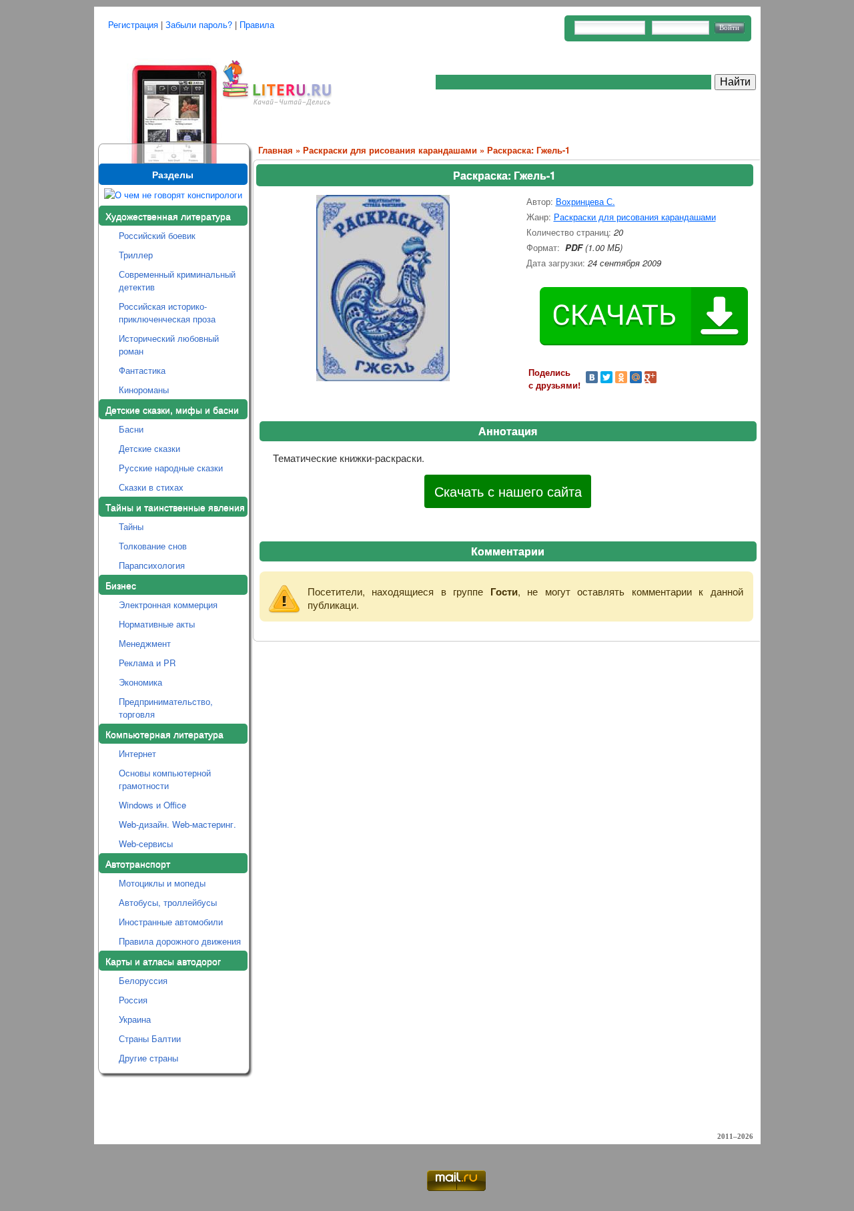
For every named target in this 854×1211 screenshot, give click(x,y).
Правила (257, 24)
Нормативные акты (157, 624)
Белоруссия (143, 980)
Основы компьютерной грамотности (165, 779)
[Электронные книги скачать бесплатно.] (158, 95)
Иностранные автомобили (171, 921)
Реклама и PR (147, 662)
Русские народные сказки (171, 467)
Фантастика (142, 370)
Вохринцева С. (585, 201)
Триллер (136, 254)
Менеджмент (145, 643)
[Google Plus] (651, 377)
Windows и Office (152, 804)
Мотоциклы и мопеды (162, 883)
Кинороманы (144, 389)
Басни (131, 429)
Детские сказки (149, 448)
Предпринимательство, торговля (166, 707)
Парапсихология (152, 565)
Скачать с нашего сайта (508, 491)
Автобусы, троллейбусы (168, 902)
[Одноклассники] (621, 377)
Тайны (131, 526)
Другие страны (148, 1057)
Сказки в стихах (151, 487)
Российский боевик (157, 235)
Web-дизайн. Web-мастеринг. (177, 824)
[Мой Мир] (636, 377)
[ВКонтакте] (592, 377)
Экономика (140, 682)
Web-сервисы (146, 843)
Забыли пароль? (198, 24)
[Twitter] (606, 377)
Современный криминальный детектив (177, 280)
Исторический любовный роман (169, 344)
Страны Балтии (150, 1038)
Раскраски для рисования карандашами (390, 150)
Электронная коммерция (168, 604)
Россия (133, 999)
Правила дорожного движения (180, 941)
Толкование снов (153, 545)
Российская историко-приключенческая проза (167, 312)
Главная (275, 150)
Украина (135, 1019)
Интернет (137, 753)
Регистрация (133, 24)
